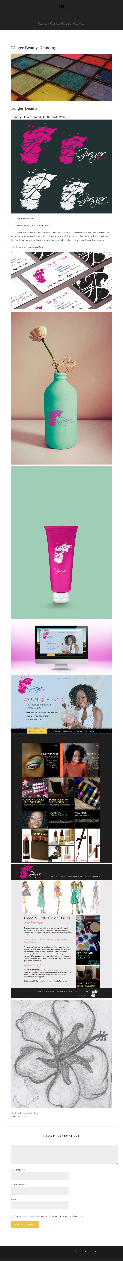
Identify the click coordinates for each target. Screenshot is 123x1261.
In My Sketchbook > (20, 1117)
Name (18, 1170)
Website (14, 1199)
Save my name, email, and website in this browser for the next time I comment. (49, 1216)
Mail (18, 1185)
